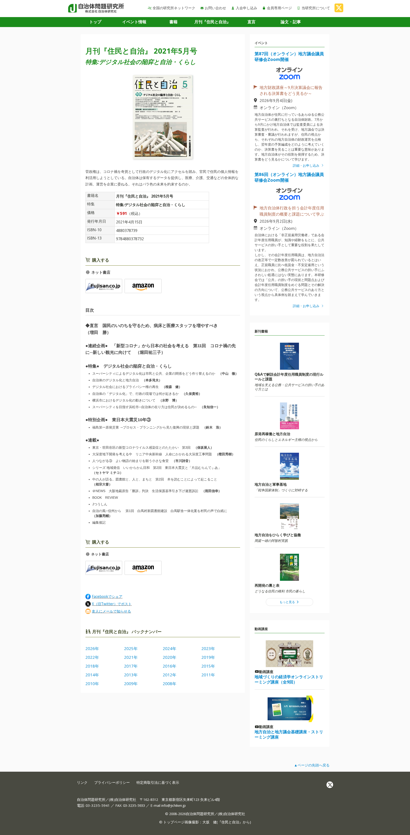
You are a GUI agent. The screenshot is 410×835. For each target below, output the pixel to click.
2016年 (169, 666)
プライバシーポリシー (112, 782)
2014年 (92, 675)
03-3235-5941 (98, 805)
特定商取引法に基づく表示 (157, 782)
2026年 (92, 648)
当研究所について (316, 7)
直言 (251, 21)
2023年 (208, 648)
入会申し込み (246, 7)
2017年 (131, 666)
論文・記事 (291, 21)
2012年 (169, 675)
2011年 (208, 675)
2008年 (169, 683)
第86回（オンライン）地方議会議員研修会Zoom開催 (289, 177)
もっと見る (288, 602)
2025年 (131, 648)
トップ (95, 21)
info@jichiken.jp (173, 805)
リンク (82, 782)
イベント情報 (134, 21)
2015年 (208, 666)
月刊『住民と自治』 (212, 21)
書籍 (173, 21)
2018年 (92, 666)
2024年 (169, 648)
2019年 (208, 657)
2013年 (131, 675)
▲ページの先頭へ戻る (312, 765)
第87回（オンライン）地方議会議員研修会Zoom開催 (289, 56)
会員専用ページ (279, 7)
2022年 (92, 657)
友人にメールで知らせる (111, 611)
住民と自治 (230, 822)
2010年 (92, 683)
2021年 (131, 657)
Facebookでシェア (107, 596)
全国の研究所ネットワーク (174, 7)
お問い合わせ (215, 7)
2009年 (131, 683)
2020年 (169, 657)
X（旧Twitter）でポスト (112, 603)
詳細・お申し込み (306, 165)
